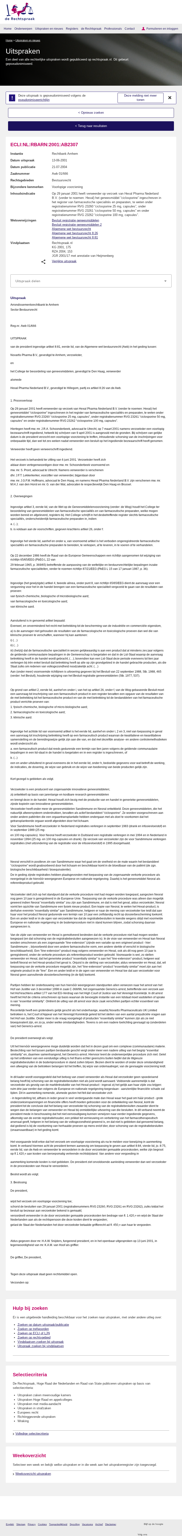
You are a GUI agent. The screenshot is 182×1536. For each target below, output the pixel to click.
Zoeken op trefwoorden (33, 1329)
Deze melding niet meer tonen (140, 98)
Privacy (32, 1524)
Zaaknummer (20, 173)
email (173, 1524)
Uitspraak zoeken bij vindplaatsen (41, 1346)
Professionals (113, 28)
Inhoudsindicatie (22, 193)
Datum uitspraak (22, 160)
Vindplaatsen (20, 243)
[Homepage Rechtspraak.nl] (18, 11)
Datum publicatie (22, 167)
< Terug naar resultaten (91, 126)
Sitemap (20, 1524)
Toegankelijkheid (58, 1524)
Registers (72, 28)
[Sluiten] (170, 98)
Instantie (16, 153)
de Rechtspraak (91, 28)
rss (167, 1524)
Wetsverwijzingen (23, 220)
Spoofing (75, 1524)
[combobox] (91, 281)
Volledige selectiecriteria (32, 1433)
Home (8, 28)
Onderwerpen (23, 28)
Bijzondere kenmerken (26, 187)
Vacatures (87, 1524)
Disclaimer (110, 1524)
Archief (99, 1524)
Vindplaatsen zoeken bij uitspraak (41, 1342)
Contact (130, 28)
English (10, 1524)
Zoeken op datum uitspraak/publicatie (43, 1324)
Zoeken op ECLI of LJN (34, 1333)
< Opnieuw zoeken (91, 112)
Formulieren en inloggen (162, 28)
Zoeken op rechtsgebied (34, 1337)
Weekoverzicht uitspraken (33, 1473)
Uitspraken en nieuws (49, 28)
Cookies (42, 1524)
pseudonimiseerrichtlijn (34, 100)
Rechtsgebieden (22, 180)
